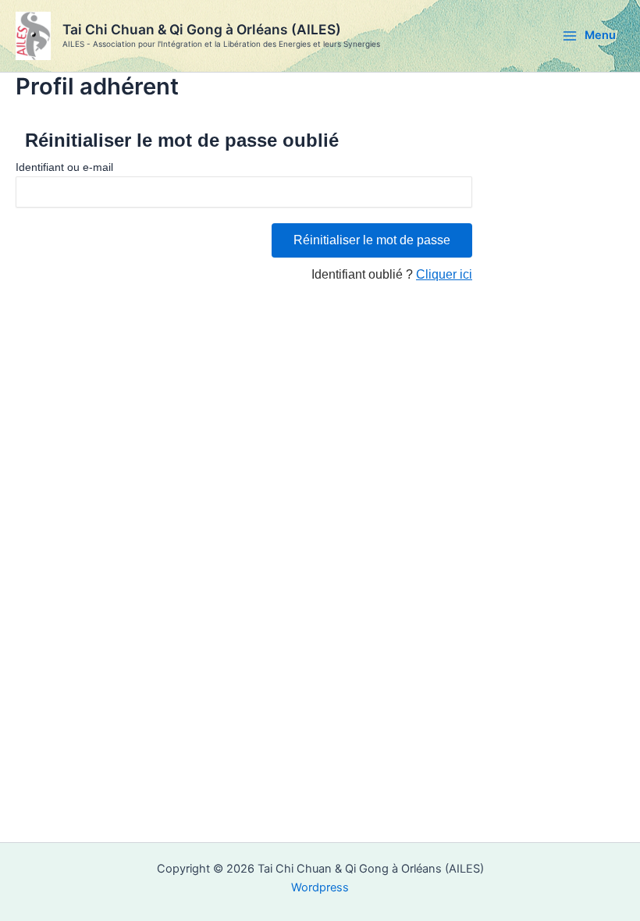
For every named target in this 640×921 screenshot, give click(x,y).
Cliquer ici (444, 274)
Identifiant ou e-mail (64, 167)
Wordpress (320, 887)
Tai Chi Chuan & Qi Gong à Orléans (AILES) (201, 29)
